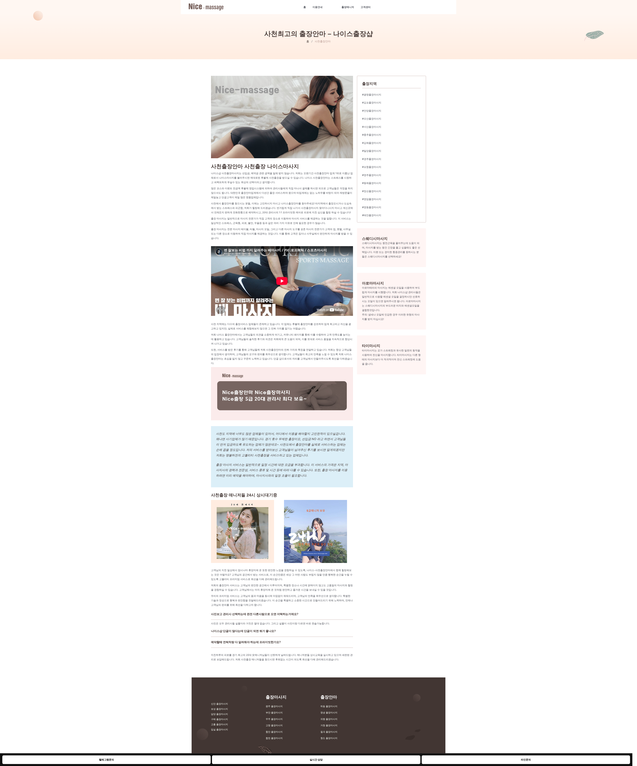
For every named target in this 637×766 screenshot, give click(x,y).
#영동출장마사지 (371, 207)
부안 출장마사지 (274, 712)
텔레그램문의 (106, 759)
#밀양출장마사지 (371, 150)
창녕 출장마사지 (328, 712)
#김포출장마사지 (371, 102)
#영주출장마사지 (371, 175)
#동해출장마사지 (371, 183)
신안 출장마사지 (219, 703)
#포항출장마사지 (371, 167)
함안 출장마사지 (274, 731)
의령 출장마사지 (328, 719)
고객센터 (366, 7)
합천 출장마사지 (274, 738)
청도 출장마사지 (328, 738)
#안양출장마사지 (371, 110)
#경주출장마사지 (371, 159)
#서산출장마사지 (371, 126)
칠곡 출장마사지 (328, 731)
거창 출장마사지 (328, 725)
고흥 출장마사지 (219, 724)
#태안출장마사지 (371, 215)
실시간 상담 (316, 759)
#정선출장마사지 (371, 191)
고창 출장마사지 (274, 725)
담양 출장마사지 (219, 714)
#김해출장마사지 (371, 142)
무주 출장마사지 (274, 719)
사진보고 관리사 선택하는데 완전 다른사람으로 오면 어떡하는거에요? (254, 614)
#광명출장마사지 (371, 94)
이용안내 (317, 7)
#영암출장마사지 (371, 199)
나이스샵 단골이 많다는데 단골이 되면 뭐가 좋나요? (243, 631)
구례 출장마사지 (219, 719)
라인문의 (526, 759)
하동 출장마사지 (328, 706)
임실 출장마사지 (219, 729)
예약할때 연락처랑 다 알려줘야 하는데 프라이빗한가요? (246, 642)
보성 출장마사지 (219, 708)
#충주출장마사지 (371, 134)
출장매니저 (348, 7)
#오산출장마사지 (371, 118)
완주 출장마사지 (274, 706)
